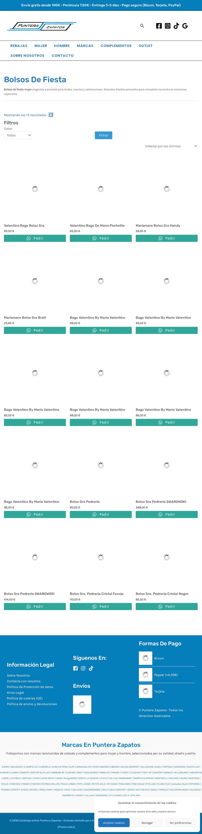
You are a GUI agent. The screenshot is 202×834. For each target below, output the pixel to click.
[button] (142, 25)
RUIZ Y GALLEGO (73, 789)
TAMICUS (163, 789)
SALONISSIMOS (92, 789)
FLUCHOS (135, 772)
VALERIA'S (195, 789)
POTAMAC (194, 784)
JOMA (59, 778)
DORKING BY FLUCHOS (63, 772)
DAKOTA (24, 772)
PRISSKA (5, 789)
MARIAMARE (125, 778)
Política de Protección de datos (30, 687)
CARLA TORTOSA (163, 766)
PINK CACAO (138, 784)
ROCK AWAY (46, 789)
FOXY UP (147, 772)
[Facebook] (159, 26)
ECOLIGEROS (91, 772)
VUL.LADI (89, 795)
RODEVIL (58, 789)
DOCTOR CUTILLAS (40, 772)
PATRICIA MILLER (50, 784)
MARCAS (85, 45)
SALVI (105, 789)
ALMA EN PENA (59, 766)
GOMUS (168, 772)
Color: (8, 128)
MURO (183, 778)
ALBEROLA (44, 766)
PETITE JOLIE (98, 784)
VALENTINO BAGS (179, 789)
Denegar (147, 823)
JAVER (36, 778)
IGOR (5, 778)
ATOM (96, 766)
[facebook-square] (76, 668)
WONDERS (101, 795)
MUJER (41, 45)
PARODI (26, 784)
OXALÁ (4, 784)
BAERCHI (104, 766)
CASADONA (179, 766)
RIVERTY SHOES (20, 789)
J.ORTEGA (26, 778)
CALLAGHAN (147, 766)
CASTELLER (193, 766)
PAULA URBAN (68, 784)
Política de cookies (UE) (25, 698)
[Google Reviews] (185, 26)
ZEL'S (126, 795)
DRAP (79, 772)
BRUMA (115, 766)
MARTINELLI (161, 778)
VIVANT (79, 795)
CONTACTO (63, 55)
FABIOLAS (104, 772)
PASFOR (35, 784)
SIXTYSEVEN (142, 789)
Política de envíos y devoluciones (32, 704)
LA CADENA (92, 778)
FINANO (115, 772)
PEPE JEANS (83, 784)
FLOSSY (125, 772)
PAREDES (15, 784)
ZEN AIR (135, 795)
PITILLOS (150, 784)
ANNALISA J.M (83, 766)
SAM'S (130, 789)
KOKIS (82, 778)
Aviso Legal (15, 692)
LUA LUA (112, 778)
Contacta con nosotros (24, 681)
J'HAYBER (15, 778)
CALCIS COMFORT (130, 766)
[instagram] (84, 668)
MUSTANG (194, 778)
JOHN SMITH (47, 778)
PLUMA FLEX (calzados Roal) (172, 784)
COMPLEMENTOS (116, 45)
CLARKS (14, 772)
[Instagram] (168, 26)
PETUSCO (112, 784)
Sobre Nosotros (18, 675)
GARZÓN (157, 772)
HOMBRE (62, 45)
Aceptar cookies (114, 823)
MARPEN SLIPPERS (143, 778)
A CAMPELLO (30, 766)
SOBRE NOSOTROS (27, 55)
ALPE (72, 766)
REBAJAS (18, 45)
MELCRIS (174, 778)
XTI (110, 795)
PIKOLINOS (124, 784)
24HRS (5, 766)
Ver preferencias (180, 823)
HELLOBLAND (181, 772)
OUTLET (146, 45)
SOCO (154, 789)
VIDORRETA (68, 795)
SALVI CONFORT (117, 789)
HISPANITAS (196, 772)
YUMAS (118, 795)
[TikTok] (176, 26)
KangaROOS (70, 778)
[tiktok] (92, 668)
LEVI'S (103, 778)
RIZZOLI (34, 789)
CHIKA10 (4, 772)
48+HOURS (16, 766)
